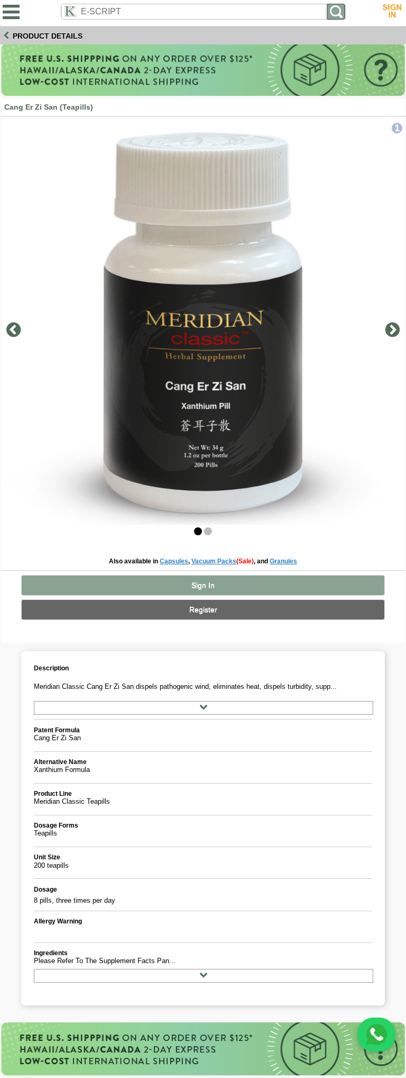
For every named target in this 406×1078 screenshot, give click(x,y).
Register (203, 610)
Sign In (203, 585)
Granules (283, 561)
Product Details (47, 36)
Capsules (174, 561)
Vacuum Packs (213, 561)
